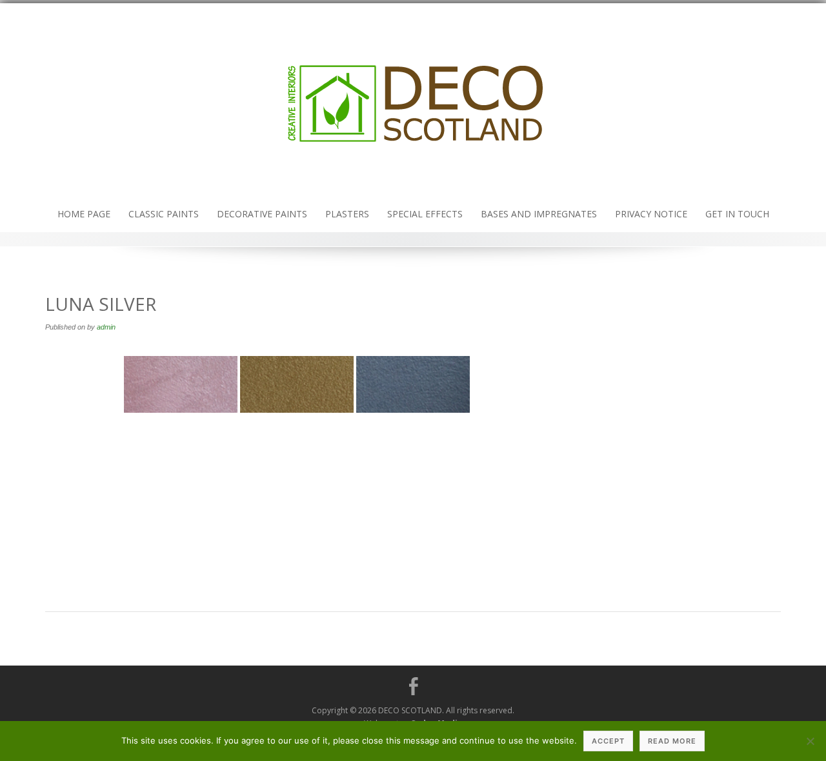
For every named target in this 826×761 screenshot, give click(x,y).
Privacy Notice (651, 214)
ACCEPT (608, 741)
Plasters (347, 214)
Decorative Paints (262, 214)
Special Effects (425, 214)
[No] (809, 741)
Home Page (83, 214)
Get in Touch (737, 214)
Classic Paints (163, 214)
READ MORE (672, 741)
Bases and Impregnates (539, 214)
